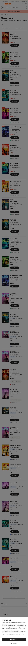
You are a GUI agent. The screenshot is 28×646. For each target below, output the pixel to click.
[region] (14, 631)
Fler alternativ (14, 643)
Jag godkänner (14, 639)
